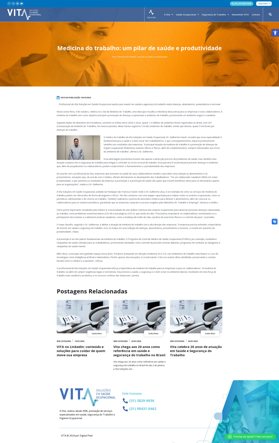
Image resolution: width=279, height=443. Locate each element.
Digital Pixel (86, 435)
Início (114, 56)
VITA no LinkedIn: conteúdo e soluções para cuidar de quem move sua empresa (81, 350)
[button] (275, 33)
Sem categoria (64, 341)
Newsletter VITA (240, 14)
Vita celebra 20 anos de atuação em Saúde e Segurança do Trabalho (196, 350)
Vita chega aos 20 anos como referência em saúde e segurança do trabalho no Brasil (139, 350)
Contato (256, 14)
